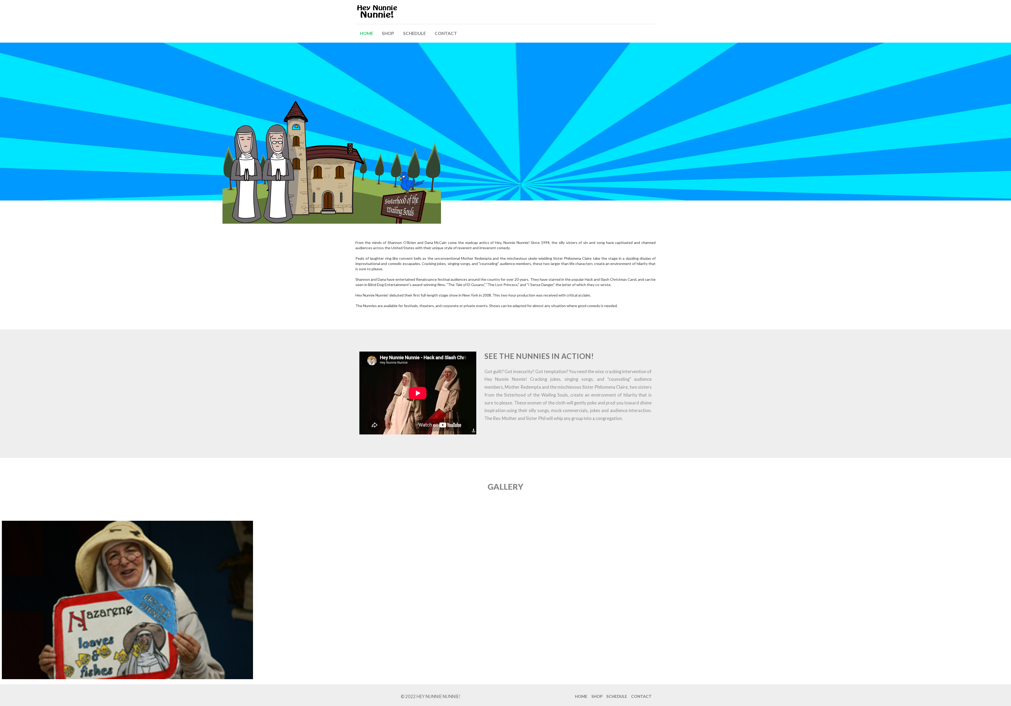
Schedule (414, 33)
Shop (388, 33)
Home (366, 33)
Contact (446, 33)
